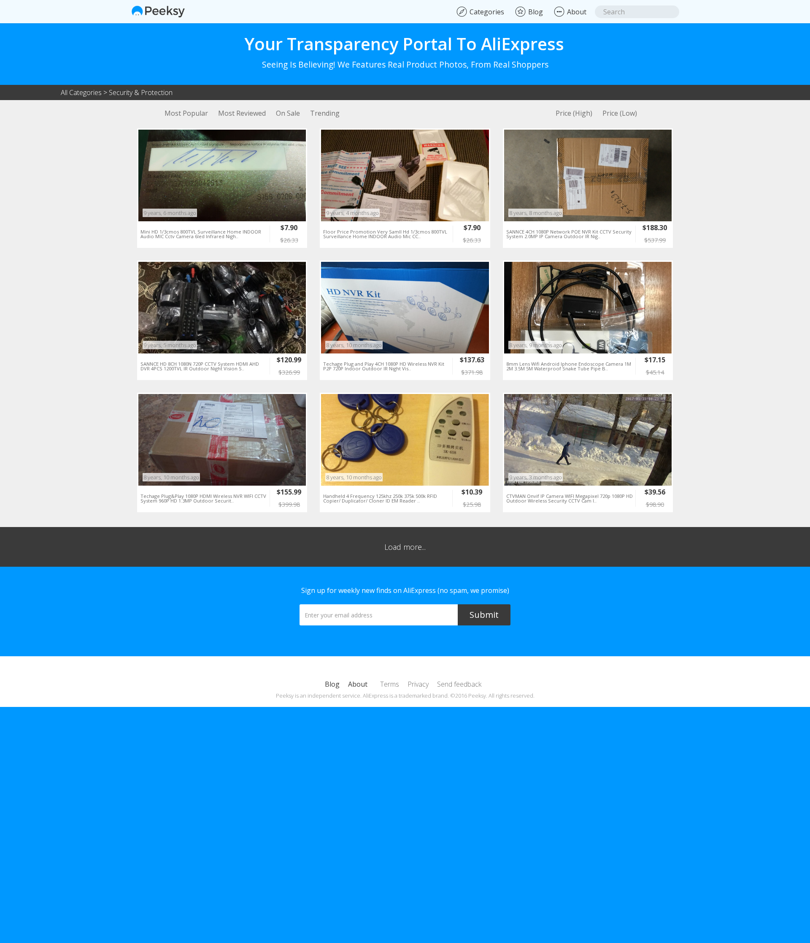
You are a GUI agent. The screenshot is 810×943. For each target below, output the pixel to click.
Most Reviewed (242, 113)
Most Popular (186, 113)
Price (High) (574, 113)
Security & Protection (141, 92)
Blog (332, 684)
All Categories (81, 92)
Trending (325, 113)
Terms (389, 684)
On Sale (288, 113)
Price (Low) (619, 113)
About (357, 684)
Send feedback (459, 684)
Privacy (418, 684)
